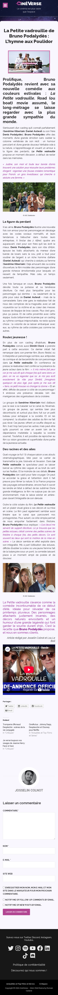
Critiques (43, 984)
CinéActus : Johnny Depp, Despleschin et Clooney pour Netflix (40, 727)
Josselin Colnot (29, 790)
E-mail (7, 860)
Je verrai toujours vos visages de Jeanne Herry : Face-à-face (14, 743)
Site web (8, 874)
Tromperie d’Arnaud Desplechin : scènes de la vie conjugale (14, 727)
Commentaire (11, 811)
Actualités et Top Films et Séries (20, 984)
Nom (6, 846)
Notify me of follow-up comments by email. (29, 900)
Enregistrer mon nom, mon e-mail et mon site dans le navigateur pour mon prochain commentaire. (27, 891)
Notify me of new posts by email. (23, 905)
